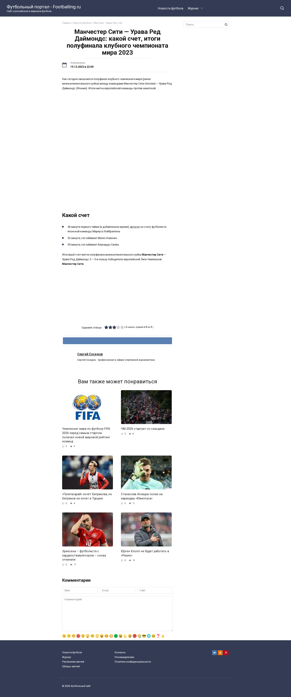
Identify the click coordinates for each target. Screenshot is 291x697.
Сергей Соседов (90, 354)
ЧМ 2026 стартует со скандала (142, 429)
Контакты (120, 652)
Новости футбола (170, 8)
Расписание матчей (73, 661)
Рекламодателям (124, 657)
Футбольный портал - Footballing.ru (44, 6)
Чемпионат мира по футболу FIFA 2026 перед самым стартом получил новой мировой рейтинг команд (86, 435)
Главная (66, 23)
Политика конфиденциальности (133, 661)
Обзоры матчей (71, 666)
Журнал (193, 8)
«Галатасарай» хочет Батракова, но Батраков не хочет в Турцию (87, 496)
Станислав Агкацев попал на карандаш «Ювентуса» (141, 496)
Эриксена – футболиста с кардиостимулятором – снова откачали (84, 555)
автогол (135, 226)
